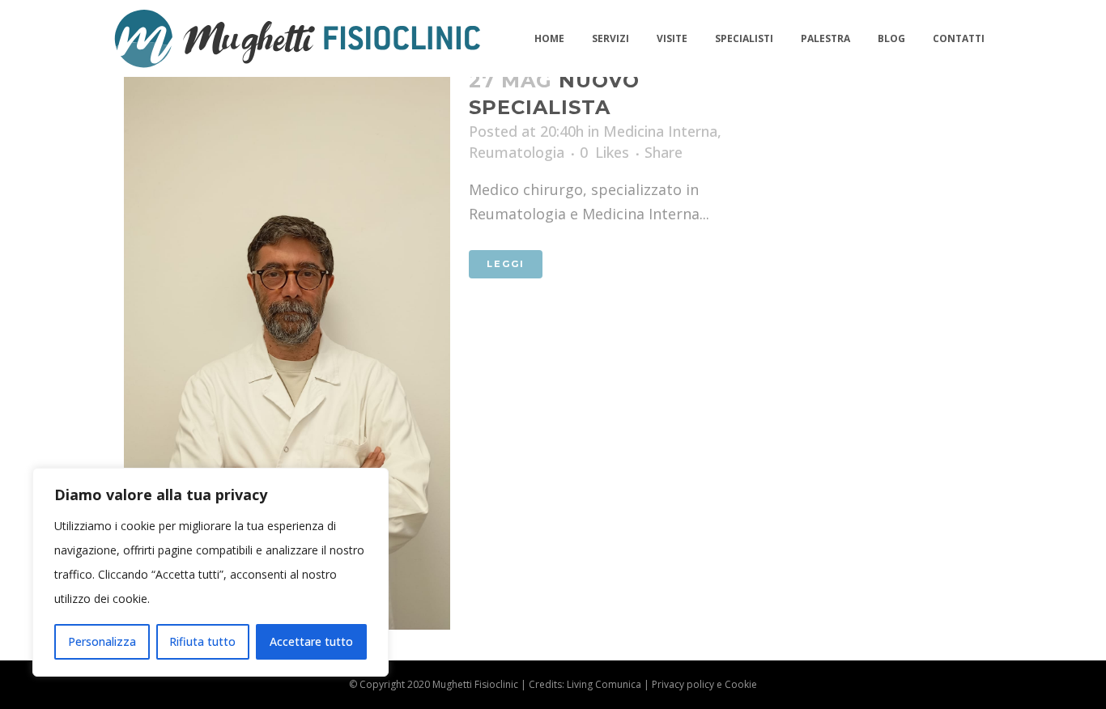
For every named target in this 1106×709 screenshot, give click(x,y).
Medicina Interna (660, 131)
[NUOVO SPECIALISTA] (287, 339)
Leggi (506, 264)
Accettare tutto (311, 641)
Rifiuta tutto (202, 641)
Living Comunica (604, 684)
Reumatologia (516, 152)
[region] (210, 572)
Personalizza (102, 641)
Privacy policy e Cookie (704, 684)
